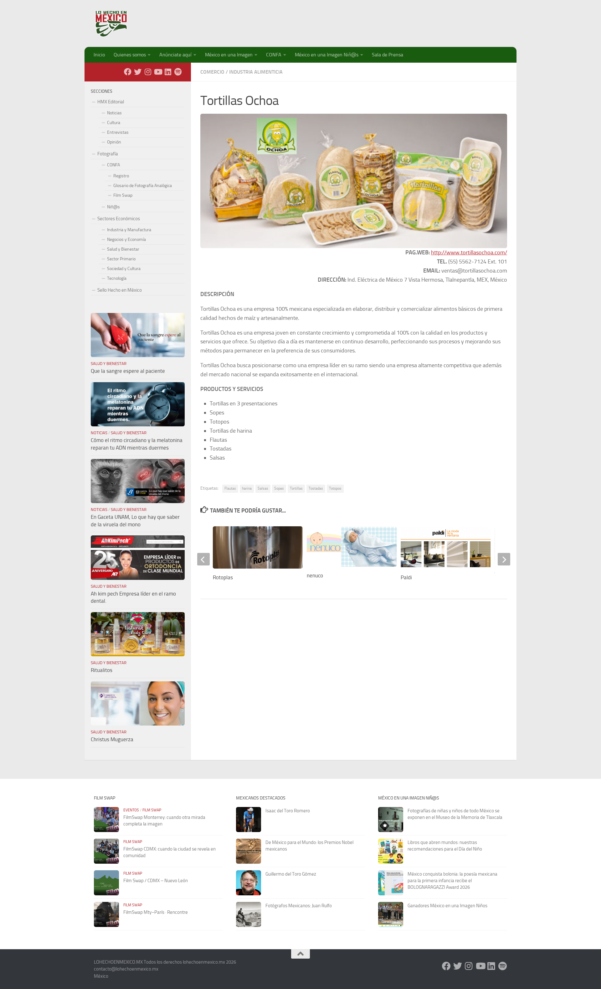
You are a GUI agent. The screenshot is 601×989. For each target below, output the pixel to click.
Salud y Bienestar (123, 249)
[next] (504, 559)
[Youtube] (158, 71)
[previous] (203, 559)
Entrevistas (118, 132)
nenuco (315, 575)
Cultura (113, 122)
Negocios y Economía (126, 239)
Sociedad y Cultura (124, 268)
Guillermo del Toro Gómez (290, 874)
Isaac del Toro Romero (287, 811)
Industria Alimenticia (256, 72)
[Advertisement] (393, 20)
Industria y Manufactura (129, 229)
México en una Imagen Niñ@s (326, 55)
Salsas (263, 488)
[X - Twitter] (137, 71)
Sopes (279, 488)
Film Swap (122, 195)
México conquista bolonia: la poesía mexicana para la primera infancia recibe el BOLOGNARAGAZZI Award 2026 (452, 880)
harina (247, 488)
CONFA (273, 55)
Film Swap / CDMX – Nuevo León (155, 880)
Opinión (114, 142)
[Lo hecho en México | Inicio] (116, 23)
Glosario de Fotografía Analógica (142, 185)
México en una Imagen (229, 55)
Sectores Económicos (118, 218)
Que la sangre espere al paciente (128, 371)
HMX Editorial (110, 102)
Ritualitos (101, 670)
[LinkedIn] (168, 71)
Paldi (406, 577)
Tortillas (296, 488)
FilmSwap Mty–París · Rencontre (155, 912)
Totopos (335, 488)
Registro (121, 176)
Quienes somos (130, 55)
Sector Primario (121, 259)
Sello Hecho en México (119, 290)
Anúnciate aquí (175, 55)
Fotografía (107, 154)
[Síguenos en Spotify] (178, 71)
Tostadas (316, 488)
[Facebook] (127, 71)
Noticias (114, 113)
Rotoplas (223, 577)
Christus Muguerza (112, 739)
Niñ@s (113, 207)
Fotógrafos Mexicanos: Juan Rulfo (298, 905)
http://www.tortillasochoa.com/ (469, 252)
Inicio (99, 55)
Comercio (212, 72)
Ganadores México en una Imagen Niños (447, 905)
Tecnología (116, 278)
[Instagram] (148, 71)
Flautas (230, 488)
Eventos (131, 810)
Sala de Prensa (387, 55)
